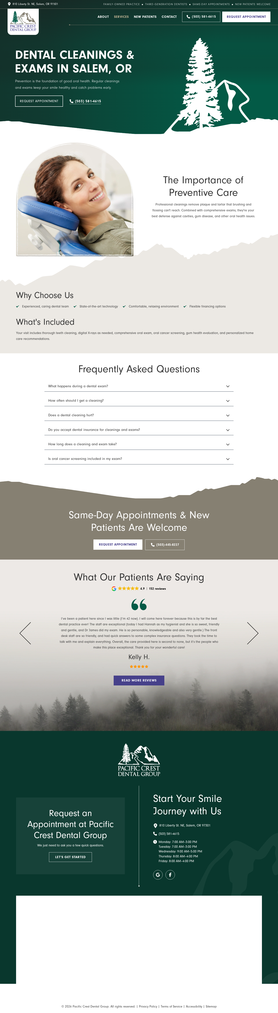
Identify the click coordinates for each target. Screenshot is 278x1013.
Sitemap (211, 1006)
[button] (139, 386)
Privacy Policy (148, 1006)
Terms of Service (171, 1006)
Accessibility (194, 1006)
